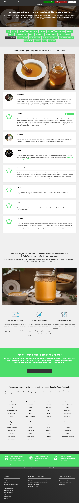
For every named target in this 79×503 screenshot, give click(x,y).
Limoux (49, 399)
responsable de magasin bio (50, 37)
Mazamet (48, 407)
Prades (67, 402)
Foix (30, 419)
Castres (12, 442)
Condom (30, 407)
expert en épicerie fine (31, 31)
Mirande (49, 416)
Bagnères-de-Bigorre (12, 410)
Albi (12, 399)
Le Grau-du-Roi (30, 436)
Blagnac (12, 422)
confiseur (21, 31)
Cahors (12, 424)
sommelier (37, 40)
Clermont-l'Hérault (30, 402)
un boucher (52, 40)
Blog (5, 494)
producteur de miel (11, 37)
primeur (31, 34)
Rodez (67, 407)
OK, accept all (49, 2)
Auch (11, 407)
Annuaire (5, 480)
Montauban (49, 422)
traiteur (45, 40)
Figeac (30, 413)
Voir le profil (70, 114)
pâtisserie (69, 31)
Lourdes (49, 404)
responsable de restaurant (66, 37)
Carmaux (11, 433)
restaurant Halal (28, 40)
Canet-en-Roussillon (12, 427)
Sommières (67, 422)
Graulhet (30, 427)
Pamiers (49, 436)
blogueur (14, 31)
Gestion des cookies (8, 490)
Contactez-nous (7, 496)
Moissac (49, 419)
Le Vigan (30, 439)
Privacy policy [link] (39, 4)
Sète (67, 419)
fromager (50, 31)
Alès (12, 402)
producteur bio (39, 34)
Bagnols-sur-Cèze (11, 413)
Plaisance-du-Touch (67, 399)
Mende (48, 410)
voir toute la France (9, 331)
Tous (8, 31)
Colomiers (30, 404)
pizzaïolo (11, 34)
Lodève (49, 402)
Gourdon (30, 424)
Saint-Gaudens (67, 413)
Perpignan (48, 439)
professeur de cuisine (34, 37)
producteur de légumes (64, 34)
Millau (48, 413)
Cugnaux (30, 410)
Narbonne (48, 430)
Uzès (67, 433)
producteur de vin (22, 37)
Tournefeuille (67, 430)
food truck (42, 31)
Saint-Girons (67, 416)
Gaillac (30, 422)
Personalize (71, 2)
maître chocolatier (60, 31)
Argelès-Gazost (12, 404)
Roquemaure (67, 410)
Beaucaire (11, 419)
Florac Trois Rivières (30, 416)
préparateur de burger (21, 34)
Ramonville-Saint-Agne (67, 404)
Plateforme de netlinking (9, 492)
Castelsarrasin (11, 439)
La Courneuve (30, 430)
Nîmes (48, 433)
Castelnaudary (11, 436)
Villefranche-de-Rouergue (67, 436)
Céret (30, 399)
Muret (48, 427)
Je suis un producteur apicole (39, 371)
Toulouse (67, 427)
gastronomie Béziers (33, 486)
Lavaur (30, 433)
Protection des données (9, 488)
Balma (11, 416)
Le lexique (6, 498)
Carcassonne (11, 430)
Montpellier (49, 424)
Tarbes (67, 424)
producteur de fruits (51, 34)
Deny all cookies (61, 2)
